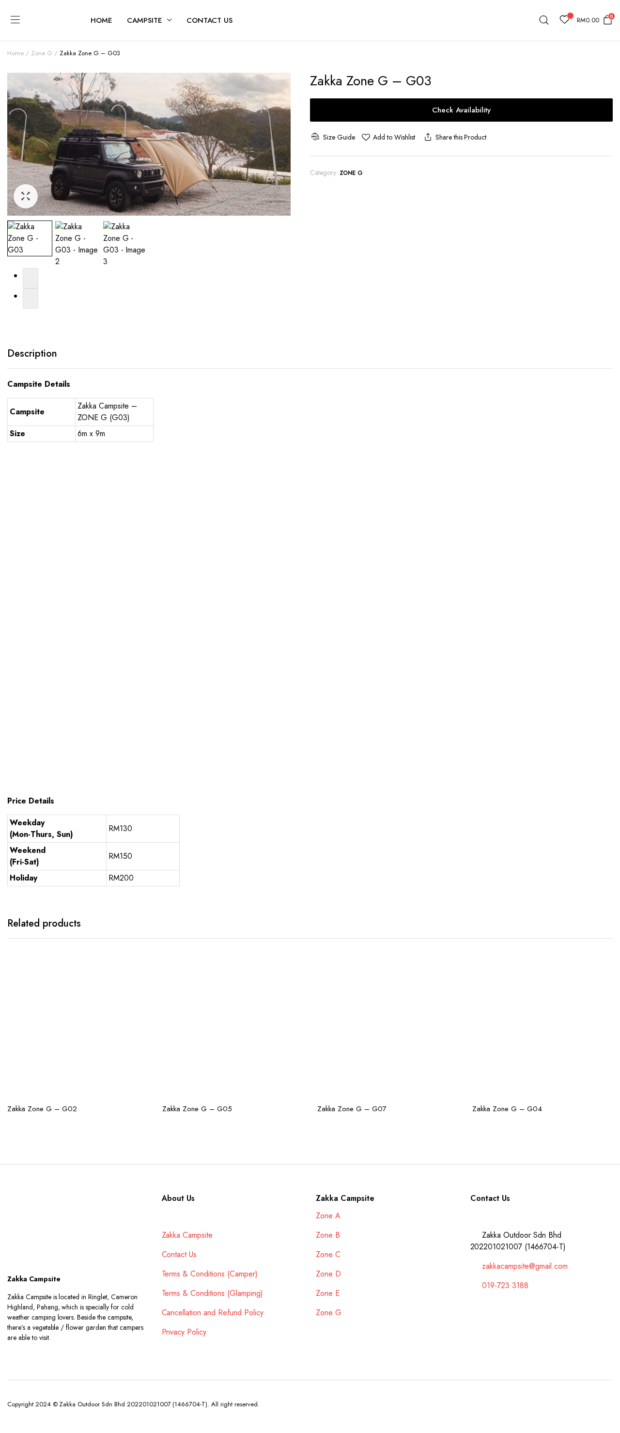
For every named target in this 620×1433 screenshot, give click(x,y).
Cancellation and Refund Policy (213, 1312)
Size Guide (339, 137)
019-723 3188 (505, 1285)
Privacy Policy (184, 1332)
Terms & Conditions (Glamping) (212, 1293)
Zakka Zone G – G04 (507, 1108)
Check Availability (461, 110)
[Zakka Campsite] (51, 20)
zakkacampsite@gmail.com (524, 1266)
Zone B (328, 1235)
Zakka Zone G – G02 (42, 1108)
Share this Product (460, 137)
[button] (26, 196)
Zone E (328, 1293)
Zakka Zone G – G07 (352, 1108)
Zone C (328, 1254)
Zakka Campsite (187, 1235)
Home (101, 20)
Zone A (328, 1215)
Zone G (41, 53)
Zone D (328, 1273)
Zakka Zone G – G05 (197, 1108)
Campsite (144, 20)
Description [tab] (32, 353)
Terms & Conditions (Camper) (210, 1273)
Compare (139, 987)
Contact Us (209, 20)
